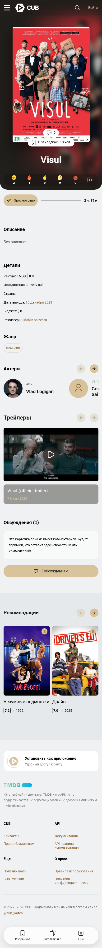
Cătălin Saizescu (35, 320)
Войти (93, 8)
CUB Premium (14, 879)
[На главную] (27, 8)
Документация (66, 836)
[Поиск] (77, 7)
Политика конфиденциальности (71, 881)
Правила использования (74, 871)
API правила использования (67, 846)
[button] (94, 368)
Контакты (11, 836)
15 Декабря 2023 (39, 302)
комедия (13, 348)
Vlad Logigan (40, 391)
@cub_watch (13, 913)
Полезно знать (15, 871)
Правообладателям (19, 844)
